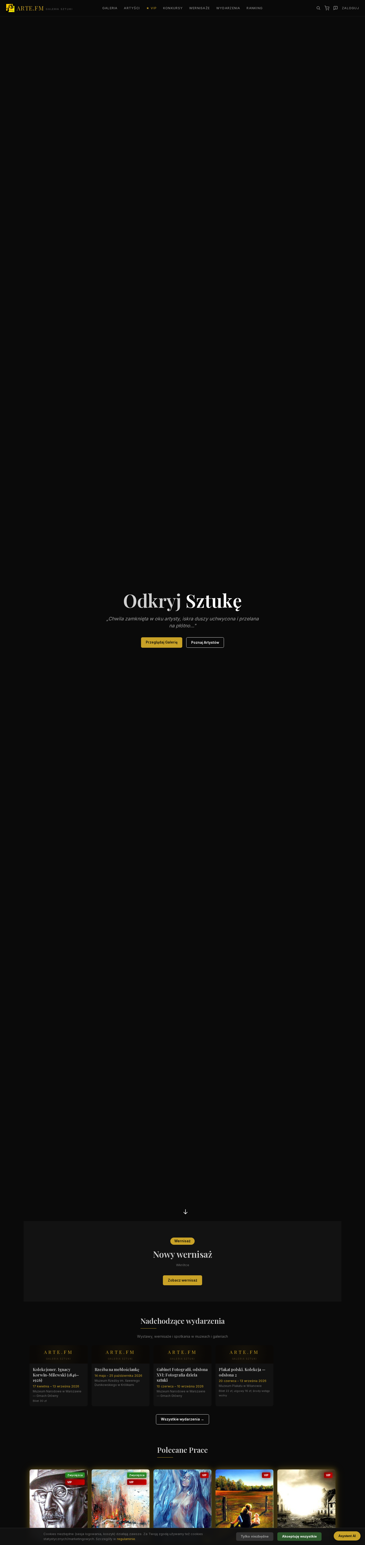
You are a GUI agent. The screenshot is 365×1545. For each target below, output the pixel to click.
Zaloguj (350, 8)
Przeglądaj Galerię (162, 642)
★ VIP (151, 8)
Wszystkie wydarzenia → (182, 1419)
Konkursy (173, 8)
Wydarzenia (228, 8)
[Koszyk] (327, 8)
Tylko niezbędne (255, 1536)
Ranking (255, 8)
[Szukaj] (318, 8)
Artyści (132, 8)
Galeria (110, 8)
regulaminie (126, 1539)
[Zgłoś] (335, 8)
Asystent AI (347, 1536)
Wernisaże (199, 8)
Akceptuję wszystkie (299, 1536)
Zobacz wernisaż (182, 1280)
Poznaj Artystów (205, 642)
